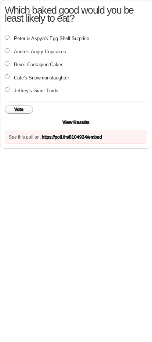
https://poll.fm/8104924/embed (72, 137)
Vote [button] (18, 109)
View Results (76, 122)
